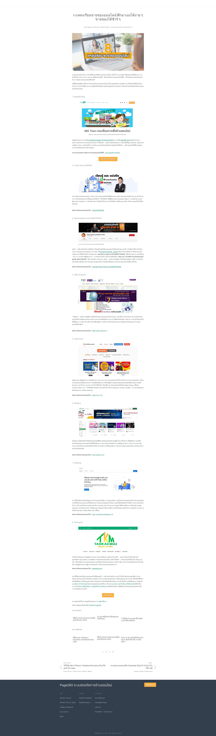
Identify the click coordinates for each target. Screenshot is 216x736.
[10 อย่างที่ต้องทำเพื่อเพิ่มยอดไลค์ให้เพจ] (108, 613)
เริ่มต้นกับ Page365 (95, 605)
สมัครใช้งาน (151, 3)
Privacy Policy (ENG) (68, 703)
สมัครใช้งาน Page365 (108, 159)
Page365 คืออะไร (84, 703)
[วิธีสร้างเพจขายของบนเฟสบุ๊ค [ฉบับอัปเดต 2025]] (84, 614)
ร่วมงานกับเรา (64, 712)
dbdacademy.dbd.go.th (99, 330)
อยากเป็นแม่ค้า (95, 27)
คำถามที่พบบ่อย (100, 698)
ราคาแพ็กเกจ (70, 3)
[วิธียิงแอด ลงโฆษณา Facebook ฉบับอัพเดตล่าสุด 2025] (84, 633)
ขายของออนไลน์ (127, 27)
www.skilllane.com (98, 455)
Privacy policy (95, 3)
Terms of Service (66, 707)
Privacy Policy (66, 698)
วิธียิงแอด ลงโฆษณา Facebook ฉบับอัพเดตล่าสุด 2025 (83, 640)
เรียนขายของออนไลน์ (116, 27)
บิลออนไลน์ (131, 584)
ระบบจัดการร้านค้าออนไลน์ (81, 584)
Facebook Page (101, 703)
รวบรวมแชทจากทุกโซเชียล (117, 584)
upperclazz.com (97, 395)
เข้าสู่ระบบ (141, 3)
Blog (86, 3)
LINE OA (98, 707)
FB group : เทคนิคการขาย (104, 712)
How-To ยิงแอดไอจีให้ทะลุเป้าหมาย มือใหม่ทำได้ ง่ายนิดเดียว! (132, 640)
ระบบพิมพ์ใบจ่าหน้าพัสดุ (98, 586)
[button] (141, 610)
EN (137, 3)
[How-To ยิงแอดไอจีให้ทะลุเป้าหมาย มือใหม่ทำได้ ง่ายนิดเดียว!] (132, 633)
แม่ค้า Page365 (87, 27)
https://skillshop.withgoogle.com (102, 514)
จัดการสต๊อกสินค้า (84, 586)
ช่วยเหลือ (80, 3)
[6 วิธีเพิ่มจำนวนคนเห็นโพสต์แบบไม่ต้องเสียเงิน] (132, 614)
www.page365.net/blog (112, 152)
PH (133, 3)
